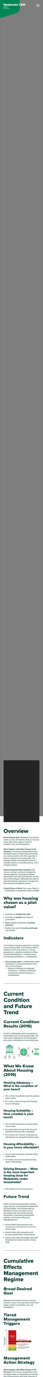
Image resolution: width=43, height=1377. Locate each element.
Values (26, 717)
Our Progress (11, 717)
